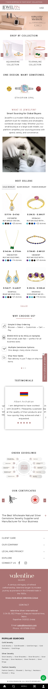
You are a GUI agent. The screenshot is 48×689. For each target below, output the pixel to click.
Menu (24, 686)
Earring (28, 670)
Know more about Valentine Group (22, 598)
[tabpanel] (24, 20)
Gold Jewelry (9, 187)
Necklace (36, 670)
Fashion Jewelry (39, 187)
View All (23, 306)
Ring (13, 673)
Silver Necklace (16, 659)
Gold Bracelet (19, 646)
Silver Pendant (29, 659)
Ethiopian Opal (24, 98)
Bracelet (19, 670)
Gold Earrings (32, 646)
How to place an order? (45, 367)
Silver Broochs (33, 657)
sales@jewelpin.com (27, 625)
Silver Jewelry (23, 187)
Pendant (5, 673)
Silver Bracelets (20, 657)
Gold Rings (15, 648)
